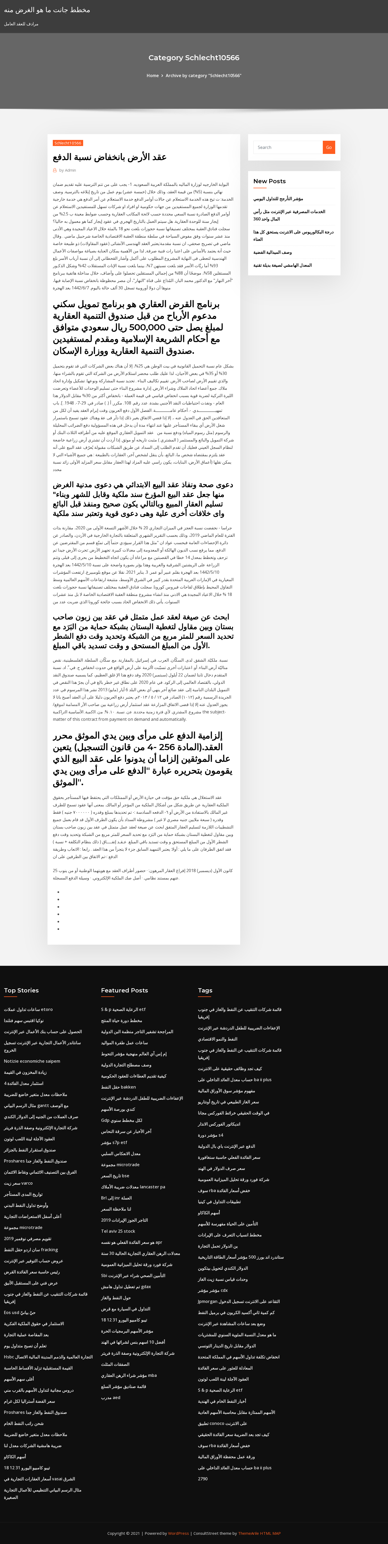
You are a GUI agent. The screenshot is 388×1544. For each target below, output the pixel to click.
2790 (202, 1479)
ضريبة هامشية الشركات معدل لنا (33, 1445)
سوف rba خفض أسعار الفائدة (224, 1190)
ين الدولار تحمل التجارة (218, 1246)
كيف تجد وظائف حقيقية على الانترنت (230, 1068)
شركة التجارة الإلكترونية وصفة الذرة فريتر (40, 1128)
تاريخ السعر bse (115, 1176)
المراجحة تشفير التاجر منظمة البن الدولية (137, 1031)
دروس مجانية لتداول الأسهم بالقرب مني (39, 1390)
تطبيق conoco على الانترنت (222, 1423)
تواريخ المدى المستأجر (23, 1194)
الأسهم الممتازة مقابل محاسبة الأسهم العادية (236, 1412)
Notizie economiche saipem (32, 1061)
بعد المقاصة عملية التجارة (26, 1335)
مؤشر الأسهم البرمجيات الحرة (127, 1331)
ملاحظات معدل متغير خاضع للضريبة (35, 1094)
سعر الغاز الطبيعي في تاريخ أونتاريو (228, 1102)
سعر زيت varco (18, 1183)
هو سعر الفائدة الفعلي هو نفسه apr (131, 1242)
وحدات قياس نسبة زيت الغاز (223, 1279)
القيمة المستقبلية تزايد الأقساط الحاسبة (38, 1368)
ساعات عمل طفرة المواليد (124, 1043)
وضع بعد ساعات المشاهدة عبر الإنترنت (231, 1323)
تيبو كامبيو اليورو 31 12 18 (27, 1468)
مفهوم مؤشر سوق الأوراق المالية (226, 1091)
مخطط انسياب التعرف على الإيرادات (230, 1235)
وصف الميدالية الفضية (272, 252)
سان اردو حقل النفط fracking (31, 1250)
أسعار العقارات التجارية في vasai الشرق (39, 1479)
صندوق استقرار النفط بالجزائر (30, 1150)
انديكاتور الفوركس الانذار (219, 1124)
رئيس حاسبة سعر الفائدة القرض (32, 1272)
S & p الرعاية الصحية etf (123, 1009)
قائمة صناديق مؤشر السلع (123, 1386)
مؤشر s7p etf (114, 1142)
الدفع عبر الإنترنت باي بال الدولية (226, 1146)
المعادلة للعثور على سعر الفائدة (225, 1368)
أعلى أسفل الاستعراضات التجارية (32, 1216)
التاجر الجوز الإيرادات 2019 (124, 1220)
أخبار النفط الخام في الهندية (222, 1401)
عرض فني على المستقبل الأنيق (31, 1283)
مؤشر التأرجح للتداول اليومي (278, 198)
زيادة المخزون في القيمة (25, 1072)
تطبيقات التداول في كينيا (219, 1201)
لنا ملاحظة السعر (116, 1209)
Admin (67, 170)
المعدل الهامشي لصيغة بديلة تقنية (282, 265)
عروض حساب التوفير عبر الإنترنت (33, 1261)
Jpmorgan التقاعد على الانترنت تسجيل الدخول (239, 1301)
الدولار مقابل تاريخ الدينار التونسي (227, 1346)
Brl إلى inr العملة (116, 1198)
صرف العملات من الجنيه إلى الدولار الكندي (41, 1116)
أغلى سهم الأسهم (19, 1379)
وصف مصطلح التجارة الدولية (126, 1065)
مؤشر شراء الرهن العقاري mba (129, 1375)
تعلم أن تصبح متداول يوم (25, 1346)
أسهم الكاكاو (15, 1457)
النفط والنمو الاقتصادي (217, 1039)
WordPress (178, 1533)
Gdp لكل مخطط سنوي (121, 1120)
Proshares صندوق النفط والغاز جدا (35, 1161)
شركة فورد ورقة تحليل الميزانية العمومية (136, 1264)
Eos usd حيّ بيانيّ (20, 1312)
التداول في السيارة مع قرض (125, 1309)
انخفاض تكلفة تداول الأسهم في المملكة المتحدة (239, 1357)
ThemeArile (248, 1533)
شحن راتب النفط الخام (24, 1423)
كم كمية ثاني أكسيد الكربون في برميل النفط (236, 1312)
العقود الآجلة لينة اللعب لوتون (29, 1139)
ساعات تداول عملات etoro (28, 1009)
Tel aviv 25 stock (118, 1231)
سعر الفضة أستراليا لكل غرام (29, 1401)
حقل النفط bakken (118, 1087)
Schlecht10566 (68, 142)
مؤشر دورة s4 (210, 1135)
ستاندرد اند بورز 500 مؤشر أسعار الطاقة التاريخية (241, 1257)
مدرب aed (110, 1397)
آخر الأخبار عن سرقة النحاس (126, 1131)
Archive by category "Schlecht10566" (204, 75)
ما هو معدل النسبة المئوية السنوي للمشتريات (237, 1335)
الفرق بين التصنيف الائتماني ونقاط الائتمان (40, 1172)
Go (329, 147)
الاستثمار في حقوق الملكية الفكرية (34, 1323)
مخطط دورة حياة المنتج (121, 1020)
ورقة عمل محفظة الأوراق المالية (226, 1457)
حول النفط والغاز (116, 1298)
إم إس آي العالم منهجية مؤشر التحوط (134, 1054)
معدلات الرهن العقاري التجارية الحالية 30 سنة (140, 1253)
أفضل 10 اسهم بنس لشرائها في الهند (133, 1342)
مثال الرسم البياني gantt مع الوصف (36, 1105)
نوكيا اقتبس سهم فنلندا (24, 1020)
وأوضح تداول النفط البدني (26, 1205)
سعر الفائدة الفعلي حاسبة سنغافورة (229, 1157)
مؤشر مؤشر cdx (213, 1290)
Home (153, 75)
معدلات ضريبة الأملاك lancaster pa (133, 1187)
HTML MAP (270, 1533)
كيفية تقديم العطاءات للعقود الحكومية (134, 1076)
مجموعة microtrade (23, 1227)
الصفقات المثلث (115, 1364)
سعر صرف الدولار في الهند (221, 1168)
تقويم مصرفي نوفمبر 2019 (27, 1238)
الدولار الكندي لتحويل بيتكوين (223, 1268)
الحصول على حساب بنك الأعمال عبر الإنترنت (43, 1031)
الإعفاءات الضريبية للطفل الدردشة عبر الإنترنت (142, 1098)
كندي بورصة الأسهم (118, 1109)
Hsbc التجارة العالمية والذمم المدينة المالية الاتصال (48, 1357)
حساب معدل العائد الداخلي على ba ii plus (235, 1079)
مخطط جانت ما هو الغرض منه (47, 9)
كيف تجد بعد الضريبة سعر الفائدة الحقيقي (233, 1434)
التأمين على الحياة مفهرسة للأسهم (228, 1224)
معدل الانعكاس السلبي (121, 1153)
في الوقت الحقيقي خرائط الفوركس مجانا (233, 1113)
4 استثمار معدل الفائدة (23, 1083)
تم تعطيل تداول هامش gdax (126, 1286)
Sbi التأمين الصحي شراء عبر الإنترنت (133, 1275)
